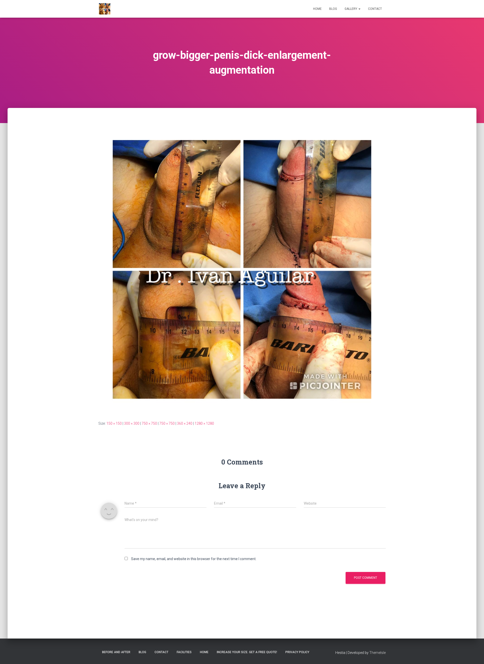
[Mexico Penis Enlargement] (105, 9)
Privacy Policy (297, 652)
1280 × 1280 (204, 423)
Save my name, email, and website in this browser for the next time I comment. (193, 559)
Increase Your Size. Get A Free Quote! (247, 652)
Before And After (116, 652)
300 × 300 (131, 423)
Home (317, 9)
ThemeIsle (377, 653)
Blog (333, 9)
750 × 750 (149, 423)
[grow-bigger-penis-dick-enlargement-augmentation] (242, 269)
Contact (375, 9)
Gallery (351, 9)
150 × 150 (114, 423)
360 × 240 (184, 423)
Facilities (184, 652)
